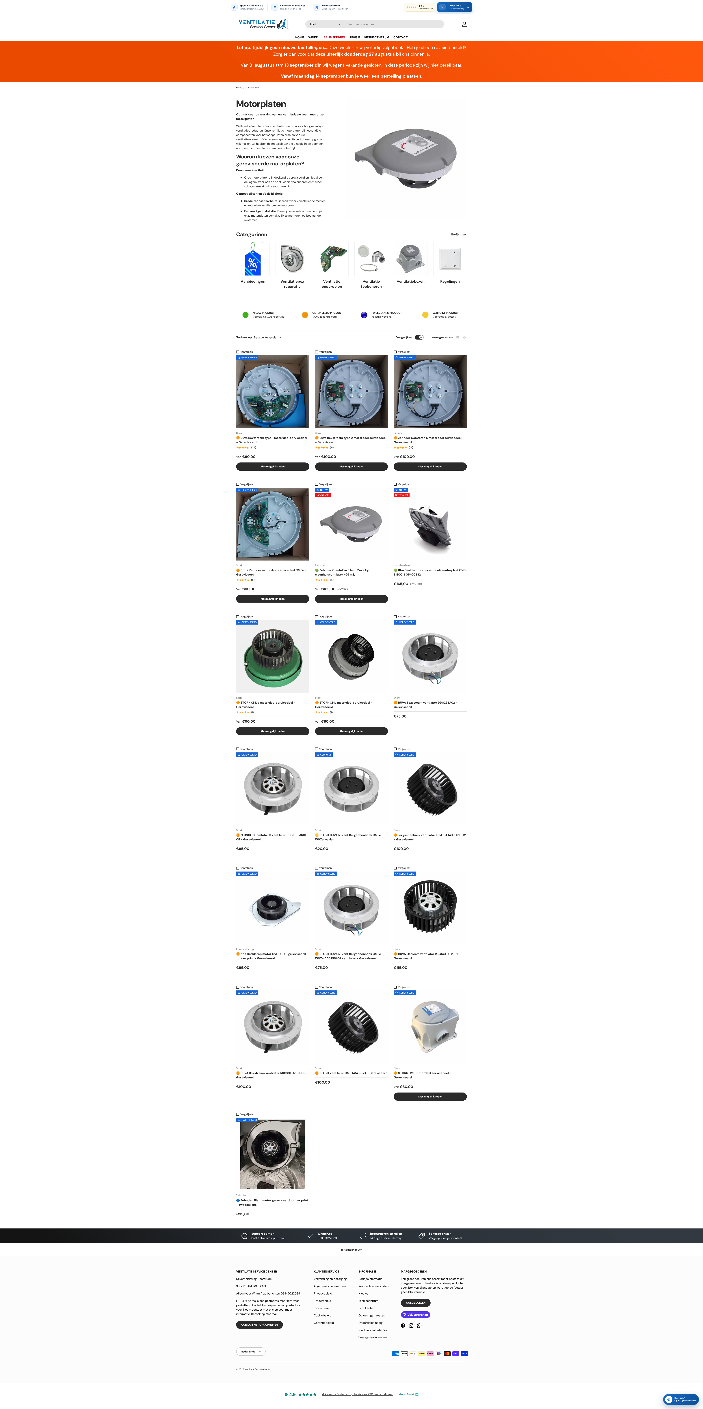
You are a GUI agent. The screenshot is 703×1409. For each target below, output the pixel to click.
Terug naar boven (351, 1249)
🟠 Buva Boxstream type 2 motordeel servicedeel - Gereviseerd (350, 440)
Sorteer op (244, 337)
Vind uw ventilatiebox (372, 1330)
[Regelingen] (450, 259)
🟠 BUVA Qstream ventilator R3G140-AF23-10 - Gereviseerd (428, 956)
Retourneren (322, 1308)
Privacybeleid (323, 1293)
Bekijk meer (459, 234)
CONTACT (400, 37)
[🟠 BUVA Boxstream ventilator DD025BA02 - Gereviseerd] (430, 656)
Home (239, 87)
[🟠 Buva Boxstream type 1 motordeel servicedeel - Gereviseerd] (272, 391)
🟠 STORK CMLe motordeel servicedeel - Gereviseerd (265, 705)
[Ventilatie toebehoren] (371, 259)
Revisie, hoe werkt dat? (373, 1286)
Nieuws (363, 1293)
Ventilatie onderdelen (332, 284)
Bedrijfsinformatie (370, 1279)
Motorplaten (252, 87)
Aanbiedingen (253, 281)
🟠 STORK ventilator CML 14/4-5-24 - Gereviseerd (351, 1073)
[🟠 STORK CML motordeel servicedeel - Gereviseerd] (351, 656)
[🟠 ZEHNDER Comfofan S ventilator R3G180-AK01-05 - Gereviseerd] (272, 788)
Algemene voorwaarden (330, 1286)
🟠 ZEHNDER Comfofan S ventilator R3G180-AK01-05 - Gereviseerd (272, 837)
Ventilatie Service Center (258, 1369)
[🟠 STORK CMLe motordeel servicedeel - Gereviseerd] (272, 656)
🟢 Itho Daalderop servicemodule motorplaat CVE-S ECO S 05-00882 (430, 572)
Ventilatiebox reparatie (292, 284)
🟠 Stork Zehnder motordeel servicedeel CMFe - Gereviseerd (271, 572)
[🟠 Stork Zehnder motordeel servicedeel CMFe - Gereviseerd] (272, 524)
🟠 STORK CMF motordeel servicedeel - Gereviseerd (422, 1075)
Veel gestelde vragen (372, 1337)
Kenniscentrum (368, 1301)
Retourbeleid (322, 1301)
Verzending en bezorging (330, 1279)
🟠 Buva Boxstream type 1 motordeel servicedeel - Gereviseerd (271, 440)
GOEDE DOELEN (415, 1302)
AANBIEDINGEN (334, 37)
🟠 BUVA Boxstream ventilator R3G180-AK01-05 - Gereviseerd (272, 1075)
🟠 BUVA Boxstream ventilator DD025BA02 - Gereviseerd (425, 705)
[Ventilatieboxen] (410, 259)
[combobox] (374, 24)
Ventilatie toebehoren (371, 284)
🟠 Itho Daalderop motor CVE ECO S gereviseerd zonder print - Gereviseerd (271, 956)
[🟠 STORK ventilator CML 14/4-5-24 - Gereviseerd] (351, 1026)
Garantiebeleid (324, 1323)
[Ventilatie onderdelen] (331, 259)
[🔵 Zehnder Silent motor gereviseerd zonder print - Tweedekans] (272, 1154)
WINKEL (313, 37)
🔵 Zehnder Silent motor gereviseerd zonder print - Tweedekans (272, 1202)
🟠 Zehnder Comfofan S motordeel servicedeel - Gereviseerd (429, 440)
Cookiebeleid (322, 1315)
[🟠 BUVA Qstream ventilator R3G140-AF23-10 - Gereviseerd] (430, 908)
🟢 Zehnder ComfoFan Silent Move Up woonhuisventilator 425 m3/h (342, 572)
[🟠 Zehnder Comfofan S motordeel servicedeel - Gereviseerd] (430, 391)
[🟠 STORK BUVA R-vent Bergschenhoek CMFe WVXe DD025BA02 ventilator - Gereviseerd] (351, 908)
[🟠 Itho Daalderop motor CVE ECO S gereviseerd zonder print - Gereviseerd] (272, 908)
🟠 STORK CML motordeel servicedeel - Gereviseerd (343, 705)
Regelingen (450, 281)
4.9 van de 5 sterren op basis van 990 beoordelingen (357, 1394)
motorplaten (245, 119)
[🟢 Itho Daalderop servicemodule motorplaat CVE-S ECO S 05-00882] (430, 524)
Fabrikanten (366, 1308)
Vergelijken (404, 337)
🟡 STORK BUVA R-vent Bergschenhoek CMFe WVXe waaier (348, 837)
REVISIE (354, 37)
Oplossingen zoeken (371, 1315)
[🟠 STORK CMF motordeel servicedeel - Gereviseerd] (430, 1026)
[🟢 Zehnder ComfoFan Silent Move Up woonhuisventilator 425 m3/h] (351, 524)
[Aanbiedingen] (252, 259)
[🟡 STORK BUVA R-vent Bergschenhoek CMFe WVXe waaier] (351, 788)
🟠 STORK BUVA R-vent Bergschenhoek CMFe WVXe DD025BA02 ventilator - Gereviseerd (348, 956)
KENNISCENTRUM (376, 37)
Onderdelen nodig (370, 1323)
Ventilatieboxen (411, 281)
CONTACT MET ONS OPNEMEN (259, 1324)
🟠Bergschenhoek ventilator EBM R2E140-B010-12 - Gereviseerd (430, 837)
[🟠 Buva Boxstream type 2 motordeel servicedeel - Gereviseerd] (351, 391)
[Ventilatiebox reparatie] (292, 259)
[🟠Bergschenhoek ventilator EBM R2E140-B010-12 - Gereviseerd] (430, 788)
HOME (299, 37)
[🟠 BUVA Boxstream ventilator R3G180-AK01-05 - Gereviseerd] (272, 1026)
